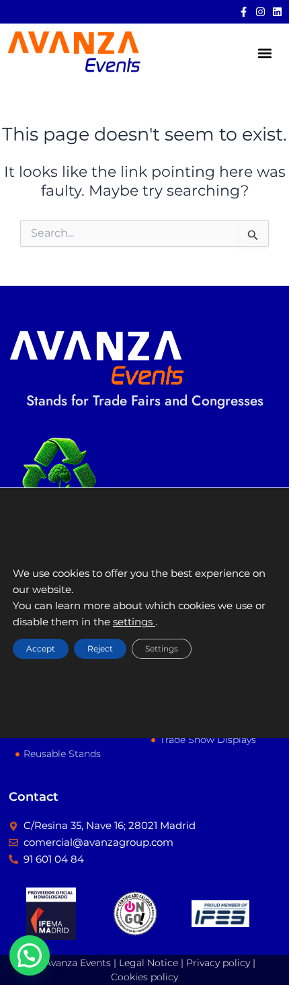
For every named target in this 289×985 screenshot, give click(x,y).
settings (134, 623)
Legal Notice (148, 963)
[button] (264, 53)
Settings (161, 649)
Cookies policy (144, 977)
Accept (40, 649)
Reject (100, 649)
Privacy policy (218, 963)
